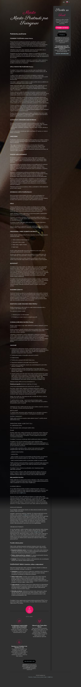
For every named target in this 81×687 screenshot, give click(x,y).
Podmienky (30, 677)
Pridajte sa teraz (62, 28)
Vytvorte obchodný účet (62, 53)
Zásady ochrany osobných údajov (40, 677)
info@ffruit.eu (22, 493)
